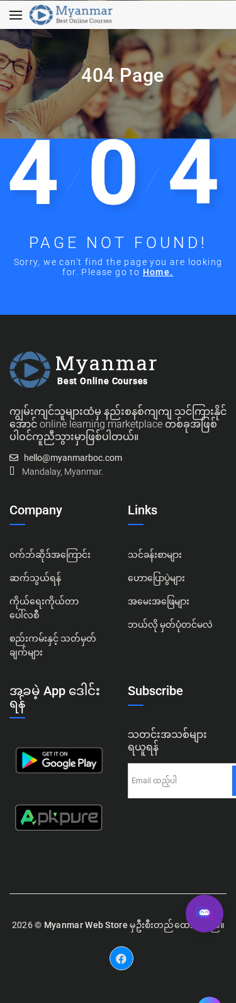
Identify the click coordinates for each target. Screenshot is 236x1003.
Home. (158, 272)
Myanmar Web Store (86, 925)
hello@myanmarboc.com (73, 458)
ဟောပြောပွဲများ (156, 578)
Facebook (121, 949)
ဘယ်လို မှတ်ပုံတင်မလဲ (170, 625)
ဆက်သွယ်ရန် (35, 578)
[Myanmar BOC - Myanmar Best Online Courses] (70, 15)
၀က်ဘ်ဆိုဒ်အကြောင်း (50, 555)
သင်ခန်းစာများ (155, 555)
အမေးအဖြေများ (158, 601)
